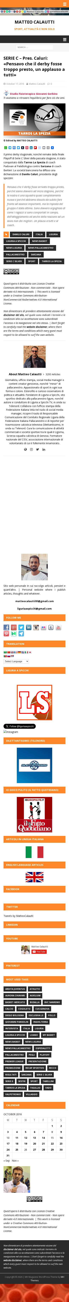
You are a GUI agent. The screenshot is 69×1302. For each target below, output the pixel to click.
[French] (15, 652)
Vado (48, 1087)
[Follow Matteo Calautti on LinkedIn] (42, 449)
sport (31, 261)
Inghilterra (40, 1021)
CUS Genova (42, 1008)
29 (52, 1149)
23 (61, 1143)
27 (34, 1149)
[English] (12, 652)
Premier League (14, 1061)
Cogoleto (24, 1008)
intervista (11, 1028)
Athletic (35, 988)
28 (43, 1149)
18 (16, 1143)
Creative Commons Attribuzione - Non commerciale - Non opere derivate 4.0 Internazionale (34, 287)
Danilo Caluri (21, 234)
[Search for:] (35, 47)
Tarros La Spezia (52, 261)
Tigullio (35, 1087)
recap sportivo (34, 1067)
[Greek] (22, 652)
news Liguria (14, 247)
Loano (34, 1035)
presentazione (37, 1061)
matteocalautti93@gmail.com (34, 601)
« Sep (7, 1160)
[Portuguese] (5, 656)
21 (43, 1143)
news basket (39, 241)
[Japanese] (29, 652)
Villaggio (32, 1094)
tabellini (48, 1081)
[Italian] (26, 652)
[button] (64, 3)
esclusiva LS (36, 1015)
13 (34, 1137)
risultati (10, 1074)
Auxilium (35, 995)
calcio (9, 1008)
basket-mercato (15, 1002)
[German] (19, 652)
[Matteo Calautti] (34, 13)
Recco (52, 1067)
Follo (51, 1015)
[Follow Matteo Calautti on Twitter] (36, 449)
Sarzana (36, 254)
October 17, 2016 (15, 83)
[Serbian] (12, 656)
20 (34, 1143)
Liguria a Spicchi (16, 241)
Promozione (13, 1067)
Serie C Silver (14, 261)
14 (43, 1137)
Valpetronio (13, 1094)
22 (52, 1143)
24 (8, 1149)
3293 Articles (53, 374)
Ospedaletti (43, 1048)
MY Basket (49, 1035)
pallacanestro (15, 254)
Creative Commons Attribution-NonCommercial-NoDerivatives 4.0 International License (30, 299)
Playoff (45, 1054)
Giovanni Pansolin (16, 1021)
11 (16, 1137)
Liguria (53, 234)
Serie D (9, 1081)
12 (25, 1137)
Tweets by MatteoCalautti (18, 916)
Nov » (15, 1160)
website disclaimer (37, 327)
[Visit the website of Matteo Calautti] (25, 449)
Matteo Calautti (37, 83)
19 (25, 1143)
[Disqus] (34, 504)
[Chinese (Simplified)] (8, 652)
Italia (39, 234)
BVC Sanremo (52, 1002)
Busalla (34, 1002)
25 (16, 1149)
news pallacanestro (40, 247)
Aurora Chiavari (15, 995)
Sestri (21, 1081)
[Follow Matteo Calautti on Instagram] (30, 449)
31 (8, 1155)
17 (8, 1143)
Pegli (32, 1054)
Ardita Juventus (15, 988)
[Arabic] (5, 652)
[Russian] (8, 656)
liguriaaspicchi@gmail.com (34, 608)
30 (61, 1149)
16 (61, 1137)
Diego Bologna (14, 1015)
